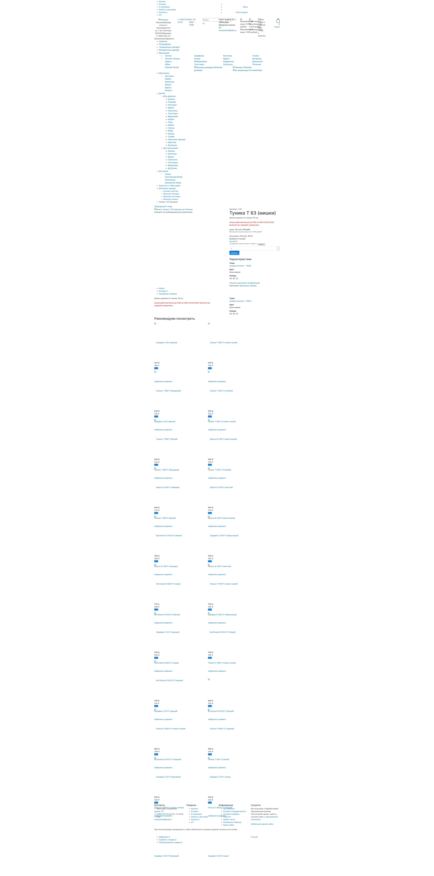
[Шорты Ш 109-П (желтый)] (220, 486)
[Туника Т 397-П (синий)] (209, 679)
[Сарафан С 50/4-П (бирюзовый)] (223, 534)
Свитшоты (228, 64)
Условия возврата (231, 814)
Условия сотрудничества (234, 811)
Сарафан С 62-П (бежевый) (166, 856)
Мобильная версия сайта (262, 824)
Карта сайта (228, 825)
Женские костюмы (171, 196)
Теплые (176, 59)
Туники (255, 56)
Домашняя (257, 61)
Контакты (163, 12)
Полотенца (170, 180)
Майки (168, 79)
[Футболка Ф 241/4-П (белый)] (168, 534)
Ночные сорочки (170, 191)
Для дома (163, 171)
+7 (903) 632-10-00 (163, 814)
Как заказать (229, 809)
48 (233, 241)
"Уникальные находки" (169, 47)
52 (236, 241)
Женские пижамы (171, 194)
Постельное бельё (173, 177)
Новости (227, 817)
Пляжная (256, 64)
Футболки (256, 59)
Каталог (194, 809)
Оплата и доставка (167, 9)
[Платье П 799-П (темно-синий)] (223, 582)
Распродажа (165, 44)
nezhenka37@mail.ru (227, 30)
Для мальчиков (170, 148)
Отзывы (162, 4)
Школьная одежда (176, 139)
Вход (245, 7)
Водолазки (173, 116)
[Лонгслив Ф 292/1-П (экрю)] (167, 582)
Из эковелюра (255, 70)
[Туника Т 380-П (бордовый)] (167, 389)
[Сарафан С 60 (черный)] (165, 341)
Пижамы (247, 67)
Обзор (161, 288)
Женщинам (164, 53)
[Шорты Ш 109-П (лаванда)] (166, 486)
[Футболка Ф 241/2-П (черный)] (168, 679)
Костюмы (227, 56)
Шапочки (172, 142)
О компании (164, 7)
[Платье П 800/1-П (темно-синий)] (170, 727)
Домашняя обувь (173, 183)
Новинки (163, 41)
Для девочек (169, 96)
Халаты (168, 90)
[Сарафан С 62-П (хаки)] (219, 775)
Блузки (171, 134)
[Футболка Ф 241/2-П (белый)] (222, 631)
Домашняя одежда (248, 286)
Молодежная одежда (169, 50)
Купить (234, 253)
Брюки (226, 59)
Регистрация (242, 12)
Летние (168, 59)
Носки (168, 174)
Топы (170, 122)
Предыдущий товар (163, 206)
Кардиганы (228, 61)
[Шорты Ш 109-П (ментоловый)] (222, 438)
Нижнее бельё (172, 67)
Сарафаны (199, 56)
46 (230, 241)
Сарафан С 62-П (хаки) (218, 856)
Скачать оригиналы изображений (244, 283)
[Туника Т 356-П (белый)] (166, 438)
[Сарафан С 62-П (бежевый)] (167, 775)
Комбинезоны (200, 61)
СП (160, 15)
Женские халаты (170, 199)
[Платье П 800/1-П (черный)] (221, 727)
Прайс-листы (229, 819)
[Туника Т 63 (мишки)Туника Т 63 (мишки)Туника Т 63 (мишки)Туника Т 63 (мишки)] (173, 209)
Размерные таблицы (168, 294)
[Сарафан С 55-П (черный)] (166, 631)
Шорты (168, 61)
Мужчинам (164, 73)
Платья (168, 56)
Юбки (167, 64)
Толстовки (199, 64)
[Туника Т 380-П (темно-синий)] (222, 341)
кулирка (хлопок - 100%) (240, 266)
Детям (162, 93)
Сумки (197, 59)
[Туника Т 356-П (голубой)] (220, 389)
